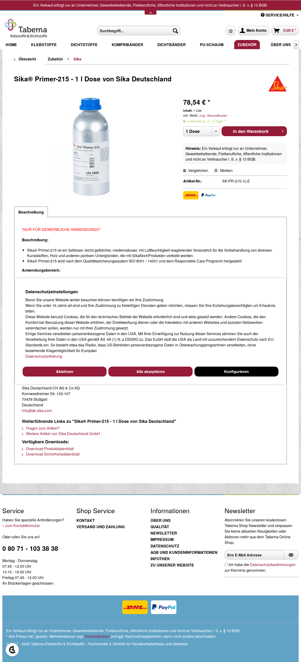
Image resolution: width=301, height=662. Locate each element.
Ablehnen (64, 371)
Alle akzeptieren (150, 371)
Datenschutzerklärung (43, 356)
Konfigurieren (236, 371)
